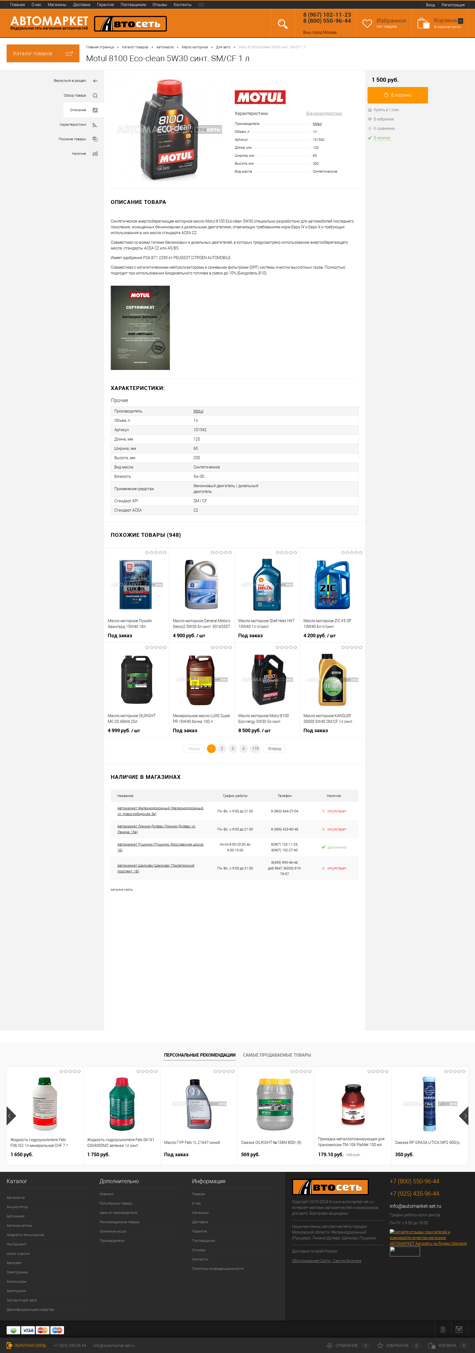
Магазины (57, 4)
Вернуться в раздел (70, 80)
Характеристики (73, 124)
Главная (17, 4)
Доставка (81, 4)
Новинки (107, 1194)
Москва (330, 32)
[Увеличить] (169, 129)
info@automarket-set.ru (415, 1206)
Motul (317, 124)
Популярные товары (116, 1203)
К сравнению (384, 128)
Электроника (17, 1272)
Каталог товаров (32, 53)
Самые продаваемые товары (277, 1055)
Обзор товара (75, 95)
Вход (430, 5)
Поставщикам (133, 4)
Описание (78, 110)
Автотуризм (16, 1291)
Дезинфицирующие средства (30, 1309)
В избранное (384, 119)
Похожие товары (72, 139)
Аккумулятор (17, 1207)
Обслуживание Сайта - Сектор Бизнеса (326, 1261)
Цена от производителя (118, 1213)
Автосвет (14, 1263)
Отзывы (160, 4)
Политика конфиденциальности (218, 1269)
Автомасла (16, 1197)
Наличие (79, 153)
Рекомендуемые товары (120, 1222)
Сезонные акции (113, 1231)
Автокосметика (19, 1225)
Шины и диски (18, 1253)
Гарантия (105, 4)
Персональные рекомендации (200, 1055)
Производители (112, 1241)
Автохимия (15, 1216)
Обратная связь (29, 1345)
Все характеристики (324, 113)
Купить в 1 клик (386, 109)
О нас (36, 4)
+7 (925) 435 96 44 (70, 1345)
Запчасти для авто (22, 1300)
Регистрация (453, 5)
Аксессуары (17, 1281)
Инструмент (16, 1244)
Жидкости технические (25, 1235)
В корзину (401, 95)
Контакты (183, 4)
